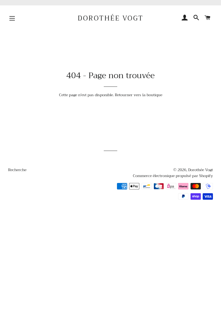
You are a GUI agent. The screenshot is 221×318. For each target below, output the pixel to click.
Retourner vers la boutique (138, 95)
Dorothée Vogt (110, 18)
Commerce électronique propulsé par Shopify (173, 175)
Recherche (17, 170)
